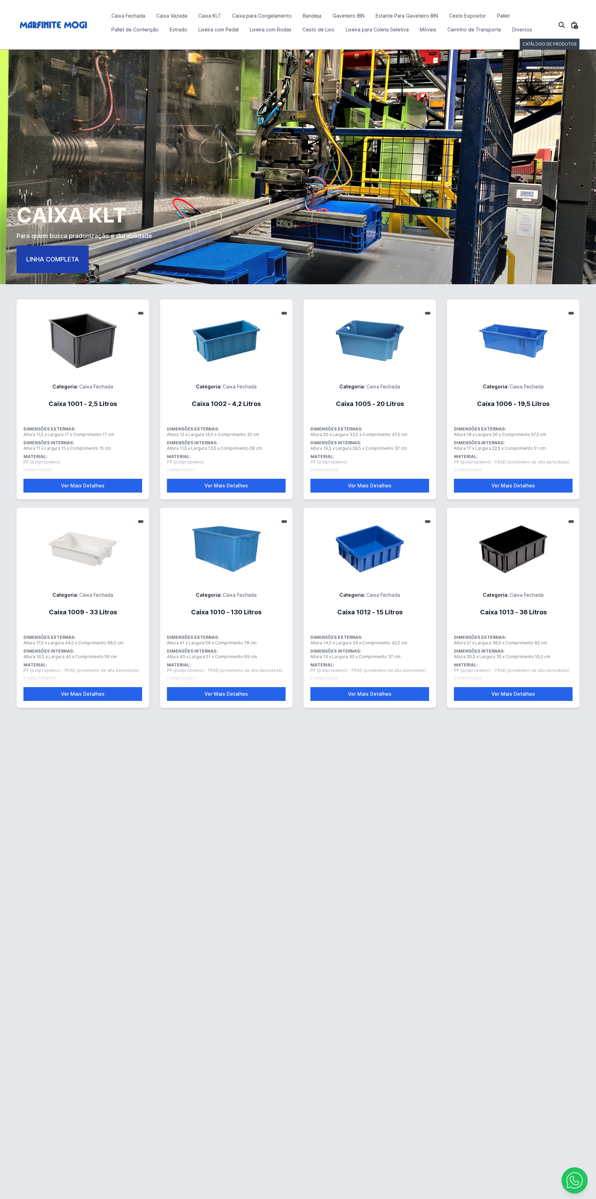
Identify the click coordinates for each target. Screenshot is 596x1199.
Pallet (503, 16)
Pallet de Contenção (135, 29)
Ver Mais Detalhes (83, 485)
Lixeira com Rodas (270, 29)
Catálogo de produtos (550, 44)
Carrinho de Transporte (474, 29)
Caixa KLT (209, 16)
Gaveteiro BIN (348, 16)
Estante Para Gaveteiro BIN (407, 16)
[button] (575, 1180)
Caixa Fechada (128, 16)
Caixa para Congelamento (262, 16)
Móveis (428, 29)
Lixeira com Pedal (218, 29)
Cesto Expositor (467, 16)
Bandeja (312, 16)
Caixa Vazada (171, 16)
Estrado (178, 29)
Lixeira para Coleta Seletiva (377, 29)
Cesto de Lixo (318, 29)
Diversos (522, 29)
